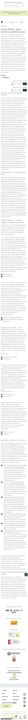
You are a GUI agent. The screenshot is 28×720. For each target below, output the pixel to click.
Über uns (15, 690)
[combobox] (12, 713)
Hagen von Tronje (7, 529)
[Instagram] (24, 702)
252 (20, 84)
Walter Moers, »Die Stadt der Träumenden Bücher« (13, 365)
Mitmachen (16, 699)
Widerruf (6, 706)
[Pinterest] (24, 698)
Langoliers (6, 434)
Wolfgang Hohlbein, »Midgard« (8, 327)
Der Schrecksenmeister (9, 394)
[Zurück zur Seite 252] (12, 84)
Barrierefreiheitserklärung (7, 703)
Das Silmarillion (7, 274)
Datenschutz (16, 696)
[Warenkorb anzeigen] (25, 718)
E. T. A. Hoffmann (20, 196)
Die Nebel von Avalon (15, 471)
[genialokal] (7, 718)
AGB (14, 693)
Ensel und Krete (7, 396)
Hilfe (3, 693)
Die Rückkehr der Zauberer (10, 357)
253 (25, 84)
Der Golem (21, 544)
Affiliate (15, 703)
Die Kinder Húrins (7, 276)
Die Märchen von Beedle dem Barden (12, 317)
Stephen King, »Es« (5, 402)
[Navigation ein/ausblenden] (20, 717)
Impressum (5, 696)
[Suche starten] (24, 713)
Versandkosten (17, 672)
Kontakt (4, 690)
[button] (16, 718)
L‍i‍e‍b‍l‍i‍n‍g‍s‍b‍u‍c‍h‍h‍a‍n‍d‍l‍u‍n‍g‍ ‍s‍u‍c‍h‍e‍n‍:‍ (13, 2)
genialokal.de (8, 12)
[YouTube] (24, 706)
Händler (4, 699)
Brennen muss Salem (8, 432)
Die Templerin (7, 359)
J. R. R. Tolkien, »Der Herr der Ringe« (10, 237)
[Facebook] (24, 694)
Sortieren (3, 75)
